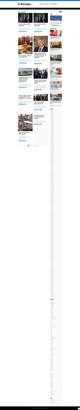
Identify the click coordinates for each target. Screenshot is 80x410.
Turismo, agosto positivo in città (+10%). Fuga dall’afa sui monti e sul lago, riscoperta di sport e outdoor (56, 76)
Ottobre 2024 (52, 135)
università (52, 392)
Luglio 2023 (52, 152)
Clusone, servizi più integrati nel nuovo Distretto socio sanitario (40, 81)
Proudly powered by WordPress (35, 408)
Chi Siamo (24, 0)
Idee (51, 341)
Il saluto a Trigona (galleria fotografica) (25, 24)
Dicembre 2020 (52, 187)
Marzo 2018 (52, 224)
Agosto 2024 (52, 137)
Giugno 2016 (52, 248)
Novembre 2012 (52, 295)
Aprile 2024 (52, 142)
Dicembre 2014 (52, 268)
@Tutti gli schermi (53, 303)
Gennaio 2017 (52, 240)
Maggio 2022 (52, 168)
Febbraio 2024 (52, 144)
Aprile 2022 (52, 169)
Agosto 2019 (52, 205)
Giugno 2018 (52, 221)
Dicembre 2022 (52, 160)
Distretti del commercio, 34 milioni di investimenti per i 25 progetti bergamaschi (55, 63)
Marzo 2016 (52, 251)
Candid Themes (46, 408)
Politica (51, 365)
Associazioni (52, 314)
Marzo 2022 (52, 170)
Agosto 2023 (52, 151)
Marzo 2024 (52, 143)
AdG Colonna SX (52, 304)
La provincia (52, 351)
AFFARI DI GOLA (42, 8)
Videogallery (52, 393)
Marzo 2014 (52, 278)
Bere (51, 315)
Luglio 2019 (52, 206)
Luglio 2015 (52, 260)
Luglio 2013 (52, 286)
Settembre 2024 (52, 136)
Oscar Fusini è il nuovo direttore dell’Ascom (39, 102)
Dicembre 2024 (52, 133)
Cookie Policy (32, 0)
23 (34, 145)
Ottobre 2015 (52, 257)
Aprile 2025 (52, 128)
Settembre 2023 (52, 150)
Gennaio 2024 (52, 145)
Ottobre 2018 (52, 216)
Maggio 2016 (52, 249)
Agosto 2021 (52, 178)
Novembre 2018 (52, 215)
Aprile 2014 (52, 277)
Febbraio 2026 (52, 117)
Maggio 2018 (52, 222)
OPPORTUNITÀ (26, 8)
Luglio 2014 (52, 274)
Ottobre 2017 (52, 230)
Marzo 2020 (52, 197)
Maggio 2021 (52, 181)
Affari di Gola (52, 307)
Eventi (51, 330)
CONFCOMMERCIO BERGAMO (37, 0)
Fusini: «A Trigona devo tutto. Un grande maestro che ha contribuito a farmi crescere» (25, 97)
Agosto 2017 (52, 232)
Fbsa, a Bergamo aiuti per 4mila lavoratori (24, 133)
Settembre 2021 (52, 177)
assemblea (52, 313)
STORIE (34, 8)
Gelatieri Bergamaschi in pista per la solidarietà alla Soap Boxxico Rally (55, 102)
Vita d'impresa (52, 394)
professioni (52, 367)
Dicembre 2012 (52, 294)
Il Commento (52, 342)
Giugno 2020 (52, 194)
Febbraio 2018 (52, 225)
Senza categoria (52, 374)
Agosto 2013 (52, 285)
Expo (51, 331)
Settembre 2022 (52, 163)
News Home (52, 360)
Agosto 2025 (52, 124)
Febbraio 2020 (52, 198)
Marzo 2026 (52, 116)
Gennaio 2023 (52, 159)
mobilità (51, 359)
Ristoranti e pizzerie (53, 369)
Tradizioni (52, 385)
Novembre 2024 (52, 134)
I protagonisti (52, 340)
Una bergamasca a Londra (54, 391)
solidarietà (52, 378)
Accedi (51, 399)
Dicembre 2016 (52, 241)
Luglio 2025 (52, 125)
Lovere (51, 358)
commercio (52, 324)
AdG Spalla (52, 305)
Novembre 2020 (52, 188)
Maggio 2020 (52, 195)
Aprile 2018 (52, 223)
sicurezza (52, 375)
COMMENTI (37, 8)
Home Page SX (52, 339)
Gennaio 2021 (52, 186)
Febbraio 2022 (52, 171)
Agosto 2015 (52, 259)
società (51, 377)
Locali (51, 357)
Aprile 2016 (52, 250)
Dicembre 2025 (52, 119)
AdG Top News (52, 306)
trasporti (52, 386)
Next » (37, 145)
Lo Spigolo (52, 356)
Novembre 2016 (52, 242)
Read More (19, 64)
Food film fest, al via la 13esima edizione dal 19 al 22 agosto (55, 50)
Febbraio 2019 (52, 212)
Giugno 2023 (52, 153)
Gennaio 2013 (52, 293)
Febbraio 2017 (52, 239)
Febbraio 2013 (52, 292)
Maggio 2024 (52, 141)
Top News (52, 384)
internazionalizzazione (53, 349)
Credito (51, 325)
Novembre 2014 (52, 269)
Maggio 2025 (52, 127)
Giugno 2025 (52, 126)
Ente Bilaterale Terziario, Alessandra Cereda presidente (55, 89)
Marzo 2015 (52, 265)
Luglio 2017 (52, 233)
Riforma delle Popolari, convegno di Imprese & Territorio (39, 117)
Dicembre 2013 (52, 282)
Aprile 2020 (52, 196)
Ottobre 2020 (52, 189)
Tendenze (52, 383)
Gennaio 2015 (52, 267)
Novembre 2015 (52, 256)
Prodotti (52, 366)
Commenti (52, 323)
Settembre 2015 (52, 258)
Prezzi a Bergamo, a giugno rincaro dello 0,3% (25, 56)
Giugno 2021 (52, 180)
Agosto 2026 (52, 110)
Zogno (51, 395)
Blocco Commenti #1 (53, 316)
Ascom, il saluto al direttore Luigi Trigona (40, 24)
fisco (51, 334)
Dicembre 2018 (52, 214)
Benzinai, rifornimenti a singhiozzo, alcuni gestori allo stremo (55, 38)
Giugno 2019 (52, 207)
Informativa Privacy (29, 0)
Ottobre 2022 (52, 162)
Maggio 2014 (52, 276)
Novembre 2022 (52, 161)
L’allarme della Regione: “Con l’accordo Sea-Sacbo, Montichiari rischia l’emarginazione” (25, 79)
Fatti (51, 332)
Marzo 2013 (52, 291)
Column (51, 322)
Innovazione (52, 348)
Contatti (26, 0)
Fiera (51, 333)
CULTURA (30, 8)
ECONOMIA (21, 8)
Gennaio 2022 (52, 172)
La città (51, 350)
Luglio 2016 (52, 247)
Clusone (51, 321)
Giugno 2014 (52, 275)
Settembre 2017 (52, 231)
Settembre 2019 (52, 204)
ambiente (52, 312)
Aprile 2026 (52, 115)
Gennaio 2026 (52, 118)
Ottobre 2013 (52, 283)
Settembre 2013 (52, 284)
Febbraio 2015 (52, 266)
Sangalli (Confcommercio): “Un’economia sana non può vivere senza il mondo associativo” (40, 55)
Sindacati (52, 376)
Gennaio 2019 (52, 213)
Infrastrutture (52, 347)
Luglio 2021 (52, 179)
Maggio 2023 (52, 154)
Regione (52, 368)
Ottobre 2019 (52, 203)
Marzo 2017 (52, 238)
